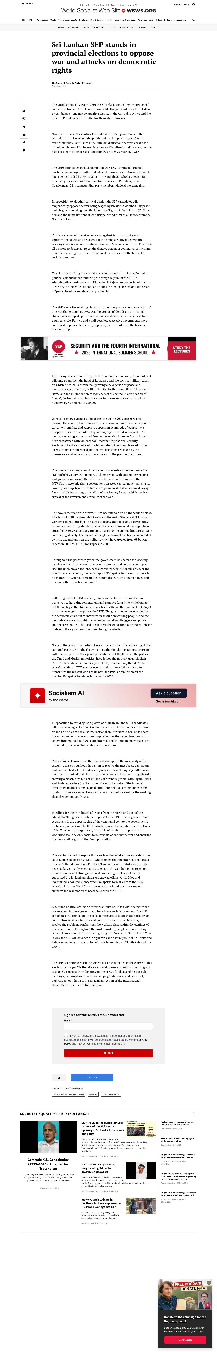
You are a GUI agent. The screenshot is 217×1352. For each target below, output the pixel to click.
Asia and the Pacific (111, 1094)
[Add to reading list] (24, 150)
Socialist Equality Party (95, 27)
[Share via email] (24, 134)
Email (67, 1020)
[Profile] (193, 4)
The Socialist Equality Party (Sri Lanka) (72, 82)
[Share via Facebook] (24, 103)
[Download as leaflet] (24, 142)
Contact (177, 4)
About (187, 4)
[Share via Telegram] (24, 127)
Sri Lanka (93, 1094)
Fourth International (68, 27)
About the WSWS (127, 27)
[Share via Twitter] (24, 111)
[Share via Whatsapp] (24, 119)
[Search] (193, 21)
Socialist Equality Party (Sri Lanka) (68, 1094)
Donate (155, 27)
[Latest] (30, 21)
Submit (108, 1053)
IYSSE (113, 27)
